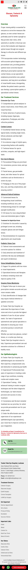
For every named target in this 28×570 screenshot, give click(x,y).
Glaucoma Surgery (6, 488)
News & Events (5, 536)
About (2, 527)
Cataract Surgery (5, 485)
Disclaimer (4, 514)
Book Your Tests (5, 533)
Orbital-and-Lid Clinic (7, 552)
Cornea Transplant (6, 494)
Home (2, 524)
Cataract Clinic (5, 550)
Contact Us (4, 530)
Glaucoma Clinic (5, 544)
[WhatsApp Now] (8, 567)
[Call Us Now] (3, 567)
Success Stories (5, 517)
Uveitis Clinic (4, 547)
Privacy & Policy (5, 511)
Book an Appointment (19, 567)
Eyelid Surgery (5, 491)
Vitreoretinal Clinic (6, 555)
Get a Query (4, 508)
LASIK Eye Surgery (6, 497)
